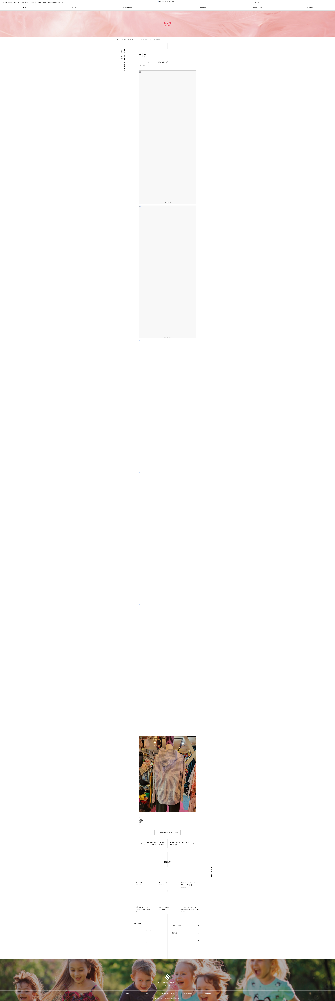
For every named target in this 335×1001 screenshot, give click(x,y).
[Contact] (258, 2)
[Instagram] (255, 2)
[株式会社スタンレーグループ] (167, 5)
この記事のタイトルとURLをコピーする (167, 832)
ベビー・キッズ (142, 65)
